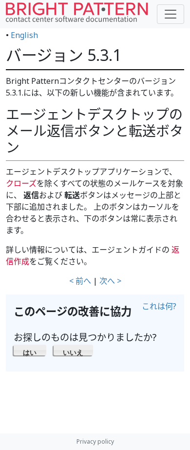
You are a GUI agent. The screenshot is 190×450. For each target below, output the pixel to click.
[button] (30, 350)
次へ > (110, 280)
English (24, 35)
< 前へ (80, 280)
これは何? (159, 306)
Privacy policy (95, 441)
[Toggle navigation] (170, 14)
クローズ (21, 183)
